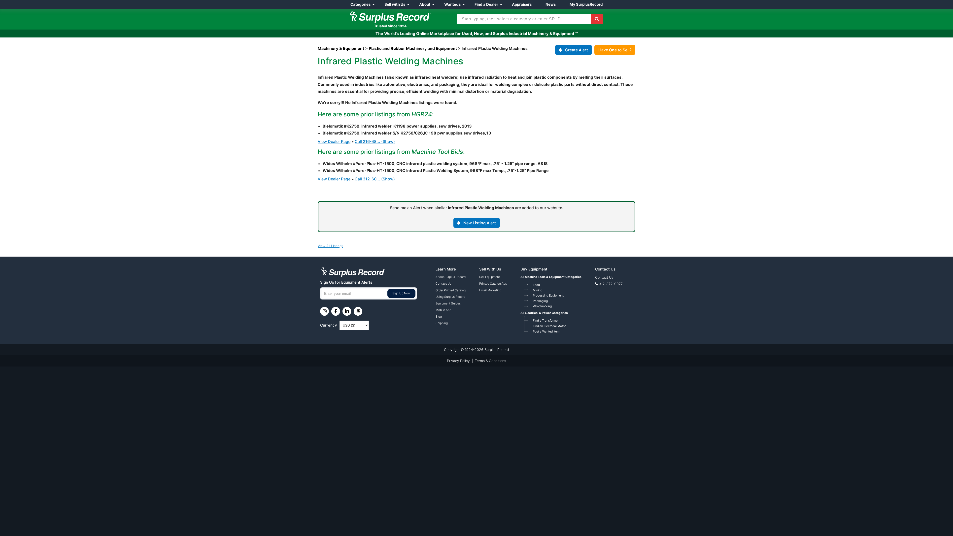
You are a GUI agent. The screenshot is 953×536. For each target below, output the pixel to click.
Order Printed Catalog (451, 290)
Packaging (540, 301)
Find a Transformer (546, 320)
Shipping (442, 323)
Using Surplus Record (450, 297)
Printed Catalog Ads (493, 283)
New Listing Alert (479, 222)
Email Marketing (490, 290)
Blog (439, 316)
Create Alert (576, 49)
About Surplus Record (451, 277)
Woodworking (542, 306)
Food (536, 285)
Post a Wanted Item (546, 331)
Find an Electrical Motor (549, 326)
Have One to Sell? (614, 49)
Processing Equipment (548, 295)
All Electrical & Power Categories (544, 313)
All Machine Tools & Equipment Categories (550, 277)
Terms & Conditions (490, 361)
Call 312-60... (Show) (375, 178)
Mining (537, 290)
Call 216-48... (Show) (375, 141)
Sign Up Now (401, 293)
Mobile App (443, 310)
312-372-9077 (611, 284)
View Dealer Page (334, 141)
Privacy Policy (458, 361)
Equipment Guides (448, 303)
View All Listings (330, 246)
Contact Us (443, 283)
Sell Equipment (489, 277)
